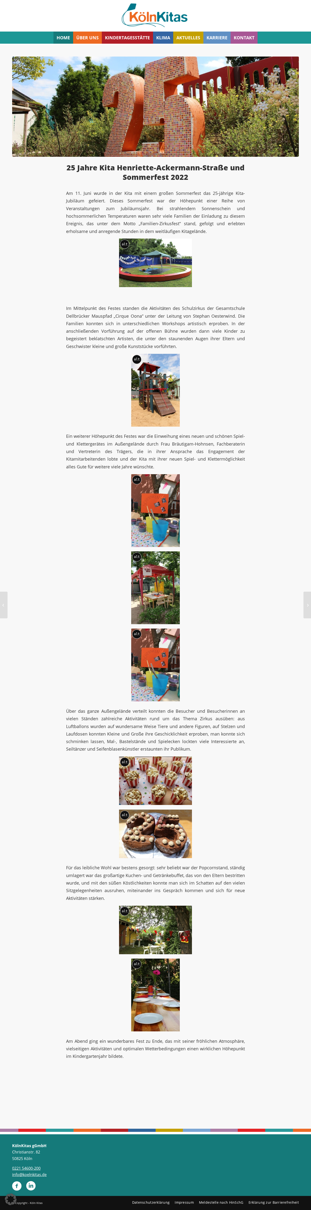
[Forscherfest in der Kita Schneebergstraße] (4, 605)
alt (125, 244)
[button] (10, 1199)
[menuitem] (63, 38)
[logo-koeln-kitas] (155, 16)
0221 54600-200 (26, 1168)
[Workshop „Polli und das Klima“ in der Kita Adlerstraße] (307, 605)
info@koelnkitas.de (29, 1174)
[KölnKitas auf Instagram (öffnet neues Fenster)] (30, 1188)
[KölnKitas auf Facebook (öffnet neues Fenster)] (16, 1188)
